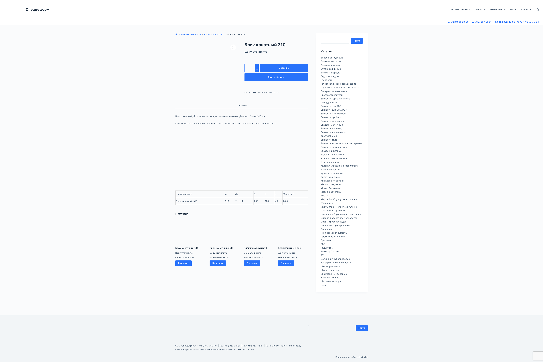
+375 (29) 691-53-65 (457, 21)
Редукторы (327, 247)
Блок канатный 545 (187, 248)
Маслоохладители (331, 184)
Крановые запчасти (332, 173)
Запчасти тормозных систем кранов (341, 143)
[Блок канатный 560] (259, 231)
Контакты (526, 9)
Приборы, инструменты (334, 232)
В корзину (284, 68)
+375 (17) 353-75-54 (528, 21)
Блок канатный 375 (289, 248)
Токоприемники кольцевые (336, 262)
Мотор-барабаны (330, 188)
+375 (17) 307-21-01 (480, 21)
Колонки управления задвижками (339, 165)
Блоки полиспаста (269, 92)
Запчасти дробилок (332, 117)
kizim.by (363, 357)
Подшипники (328, 229)
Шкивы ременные (330, 266)
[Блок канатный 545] (190, 231)
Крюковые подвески (332, 180)
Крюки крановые (330, 177)
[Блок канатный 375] (293, 231)
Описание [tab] (242, 106)
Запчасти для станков (333, 113)
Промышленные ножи (333, 236)
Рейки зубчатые (330, 251)
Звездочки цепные (331, 150)
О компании (496, 9)
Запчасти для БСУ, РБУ (334, 109)
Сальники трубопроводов (335, 258)
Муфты (324, 195)
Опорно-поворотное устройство (339, 218)
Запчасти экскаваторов (334, 147)
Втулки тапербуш (330, 72)
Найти (357, 40)
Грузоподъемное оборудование (338, 83)
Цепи (323, 285)
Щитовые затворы (331, 281)
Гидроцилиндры (330, 76)
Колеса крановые (330, 162)
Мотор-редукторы (331, 191)
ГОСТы (513, 9)
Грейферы (326, 80)
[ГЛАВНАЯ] (176, 34)
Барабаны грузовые (332, 57)
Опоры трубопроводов (333, 221)
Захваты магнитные (332, 124)
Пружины (326, 240)
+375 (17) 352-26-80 (504, 21)
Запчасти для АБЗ (331, 106)
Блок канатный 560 (255, 248)
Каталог (479, 9)
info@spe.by (295, 345)
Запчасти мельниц (331, 128)
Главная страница (460, 9)
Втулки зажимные (331, 68)
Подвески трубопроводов (335, 225)
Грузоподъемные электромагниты (340, 87)
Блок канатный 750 (221, 248)
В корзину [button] (183, 263)
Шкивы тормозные (331, 270)
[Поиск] (538, 9)
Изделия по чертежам (333, 154)
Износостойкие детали (334, 158)
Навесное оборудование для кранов (341, 214)
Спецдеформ (37, 9)
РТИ (323, 255)
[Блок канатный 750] (225, 231)
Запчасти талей (329, 139)
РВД (323, 244)
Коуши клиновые (330, 169)
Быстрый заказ (276, 77)
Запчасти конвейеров (333, 121)
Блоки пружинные (331, 65)
